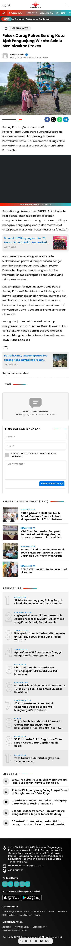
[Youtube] (22, 884)
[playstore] (31, 900)
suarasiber (17, 54)
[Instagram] (16, 884)
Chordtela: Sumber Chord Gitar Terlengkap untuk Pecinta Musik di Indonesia (36, 671)
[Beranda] (3, 13)
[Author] (5, 55)
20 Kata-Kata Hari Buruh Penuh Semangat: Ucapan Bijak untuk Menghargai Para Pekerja (34, 707)
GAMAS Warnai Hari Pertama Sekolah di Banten (44, 571)
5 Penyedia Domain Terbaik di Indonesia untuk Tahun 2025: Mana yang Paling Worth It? (39, 637)
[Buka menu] (66, 6)
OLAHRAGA (46, 13)
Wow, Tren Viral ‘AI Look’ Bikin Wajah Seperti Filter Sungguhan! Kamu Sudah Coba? (39, 781)
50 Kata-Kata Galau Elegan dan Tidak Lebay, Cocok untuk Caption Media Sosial (38, 743)
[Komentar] (32, 941)
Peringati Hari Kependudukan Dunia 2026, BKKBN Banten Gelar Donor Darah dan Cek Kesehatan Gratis (43, 552)
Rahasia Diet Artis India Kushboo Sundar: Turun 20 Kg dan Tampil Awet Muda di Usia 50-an (40, 689)
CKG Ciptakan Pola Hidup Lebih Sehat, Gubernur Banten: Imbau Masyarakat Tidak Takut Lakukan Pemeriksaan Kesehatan (42, 516)
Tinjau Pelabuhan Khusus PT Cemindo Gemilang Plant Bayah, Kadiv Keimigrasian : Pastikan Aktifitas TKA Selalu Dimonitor (37, 725)
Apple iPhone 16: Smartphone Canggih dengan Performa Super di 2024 (38, 654)
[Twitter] (53, 119)
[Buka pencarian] (4, 5)
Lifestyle (31, 13)
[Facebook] (47, 119)
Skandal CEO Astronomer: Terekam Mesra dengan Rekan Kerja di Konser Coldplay (38, 812)
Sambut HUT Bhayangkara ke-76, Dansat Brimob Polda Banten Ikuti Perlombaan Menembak (25, 240)
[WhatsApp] (59, 119)
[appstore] (11, 900)
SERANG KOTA (19, 28)
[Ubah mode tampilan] (9, 5)
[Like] (22, 941)
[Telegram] (66, 119)
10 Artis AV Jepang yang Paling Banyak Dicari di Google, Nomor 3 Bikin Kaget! (38, 602)
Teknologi (15, 13)
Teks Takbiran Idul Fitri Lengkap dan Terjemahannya (37, 759)
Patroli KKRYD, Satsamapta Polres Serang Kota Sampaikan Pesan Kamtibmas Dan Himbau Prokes (25, 358)
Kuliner (61, 13)
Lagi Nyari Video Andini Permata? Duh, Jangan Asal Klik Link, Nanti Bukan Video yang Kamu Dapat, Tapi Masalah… (39, 619)
